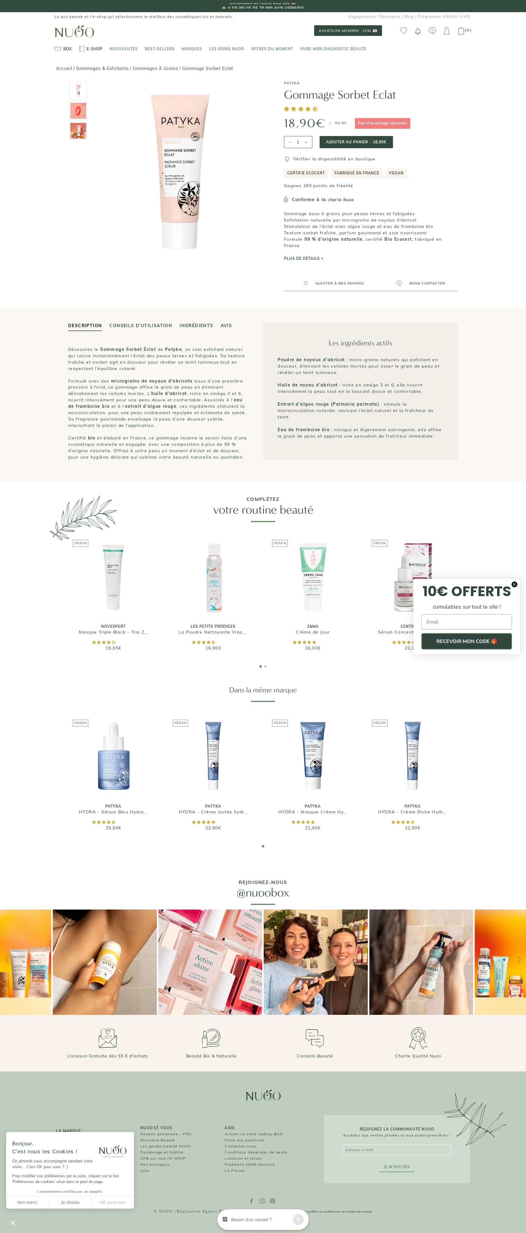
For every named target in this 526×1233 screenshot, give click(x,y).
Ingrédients (196, 325)
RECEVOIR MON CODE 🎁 (467, 641)
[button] (302, 109)
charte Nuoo (341, 199)
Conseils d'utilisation (140, 325)
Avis (226, 325)
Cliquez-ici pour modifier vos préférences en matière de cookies (328, 1212)
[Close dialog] (514, 585)
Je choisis (70, 1202)
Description (85, 325)
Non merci (27, 1202)
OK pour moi (113, 1202)
